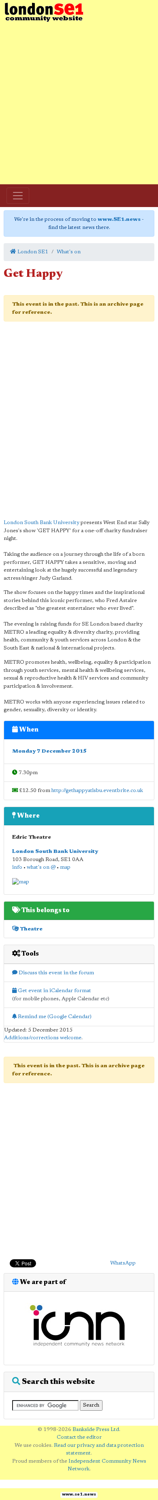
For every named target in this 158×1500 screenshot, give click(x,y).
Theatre (31, 929)
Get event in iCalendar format (54, 990)
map (65, 867)
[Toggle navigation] (17, 196)
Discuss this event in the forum (55, 973)
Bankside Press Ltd (96, 1429)
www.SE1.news (119, 219)
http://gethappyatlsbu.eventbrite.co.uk (97, 790)
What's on (69, 252)
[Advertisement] (79, 103)
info (17, 867)
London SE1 (32, 252)
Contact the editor (79, 1437)
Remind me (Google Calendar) (54, 1016)
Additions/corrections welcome (42, 1037)
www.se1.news (79, 1495)
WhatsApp (123, 1263)
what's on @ (41, 867)
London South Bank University (41, 522)
